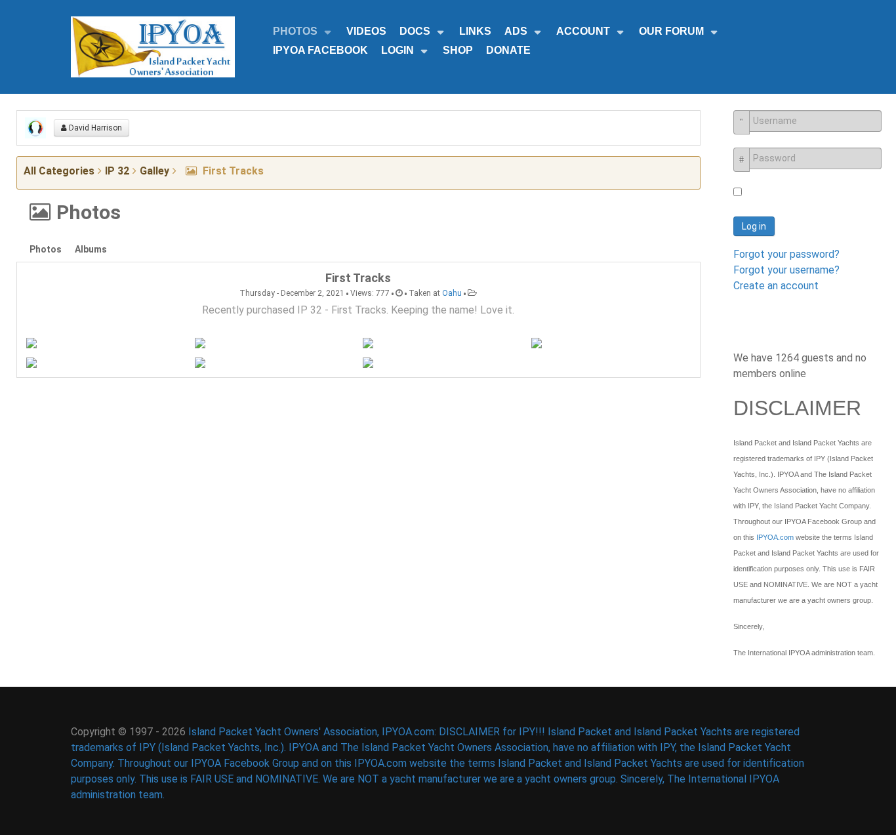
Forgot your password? (786, 254)
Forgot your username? (786, 270)
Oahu (452, 293)
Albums (91, 249)
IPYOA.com (775, 537)
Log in (754, 226)
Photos (46, 249)
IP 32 (117, 171)
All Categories (59, 171)
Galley (154, 171)
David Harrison (94, 127)
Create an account (776, 285)
